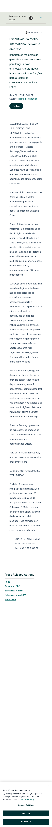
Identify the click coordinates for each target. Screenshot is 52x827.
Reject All (26, 813)
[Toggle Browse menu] (41, 18)
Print (7, 581)
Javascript (10, 599)
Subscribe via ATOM (15, 595)
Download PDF (12, 586)
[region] (26, 804)
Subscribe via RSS (14, 590)
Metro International (27, 98)
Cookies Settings (26, 805)
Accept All (26, 822)
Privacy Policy (27, 799)
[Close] (48, 786)
